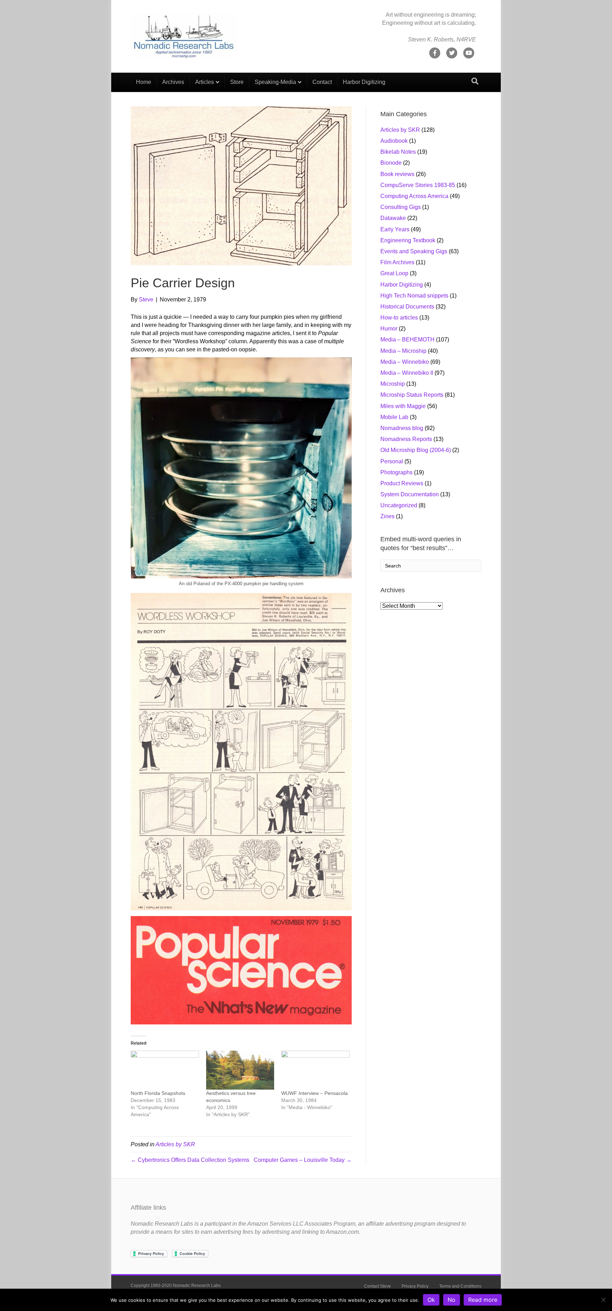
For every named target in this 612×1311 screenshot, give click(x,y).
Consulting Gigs (400, 207)
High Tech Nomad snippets (414, 296)
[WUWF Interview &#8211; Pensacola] (315, 1070)
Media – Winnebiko (404, 362)
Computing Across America (414, 196)
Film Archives (397, 262)
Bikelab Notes (398, 152)
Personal (391, 461)
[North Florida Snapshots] (165, 1070)
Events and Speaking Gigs (413, 251)
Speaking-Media (275, 82)
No (451, 1299)
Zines (387, 516)
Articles (204, 82)
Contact (322, 82)
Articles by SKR (175, 1144)
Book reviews (397, 174)
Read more (482, 1299)
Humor (388, 329)
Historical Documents (407, 307)
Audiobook (394, 141)
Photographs (396, 472)
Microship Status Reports (411, 395)
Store (237, 82)
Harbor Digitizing (364, 82)
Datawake (393, 218)
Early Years (394, 229)
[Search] (475, 81)
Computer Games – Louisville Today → (303, 1160)
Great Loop (394, 273)
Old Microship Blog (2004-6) (415, 450)
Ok (431, 1299)
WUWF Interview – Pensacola (314, 1093)
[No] (603, 1299)
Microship (392, 384)
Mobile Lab (394, 417)
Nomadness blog (401, 428)
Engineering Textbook (407, 240)
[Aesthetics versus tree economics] (240, 1070)
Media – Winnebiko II (406, 373)
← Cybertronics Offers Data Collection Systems (190, 1160)
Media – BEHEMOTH (407, 340)
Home (143, 82)
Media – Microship (403, 351)
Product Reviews (401, 483)
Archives (173, 82)
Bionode (391, 163)
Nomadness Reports (406, 439)
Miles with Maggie (403, 406)
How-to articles (399, 318)
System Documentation (409, 494)
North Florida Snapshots (158, 1093)
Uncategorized (398, 505)
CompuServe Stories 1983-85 (417, 185)
